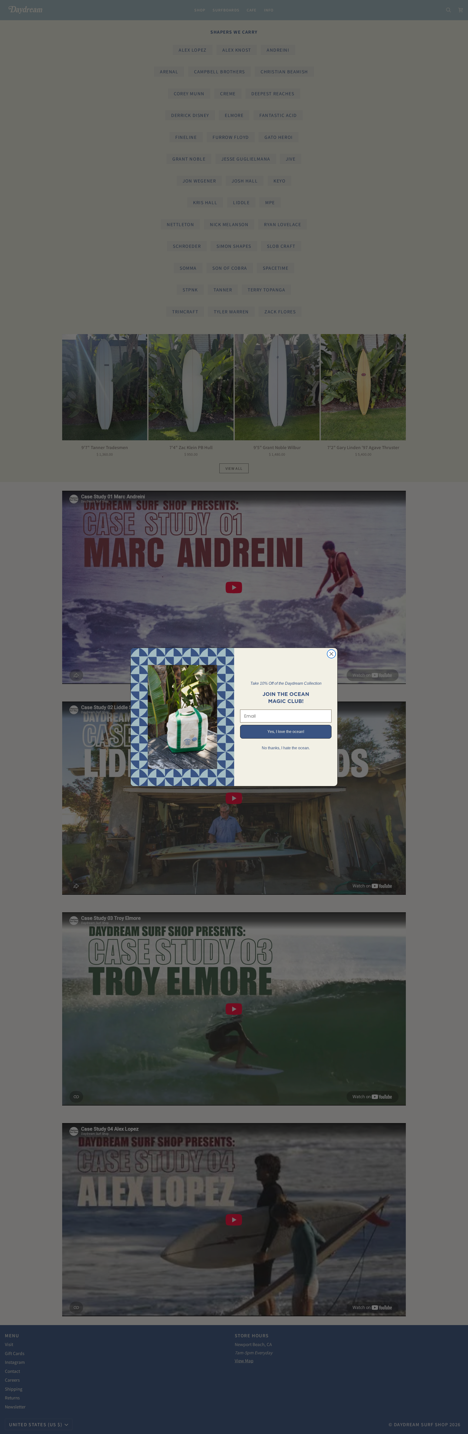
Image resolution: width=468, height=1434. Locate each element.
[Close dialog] (331, 654)
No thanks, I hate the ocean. (286, 748)
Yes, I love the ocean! (285, 732)
